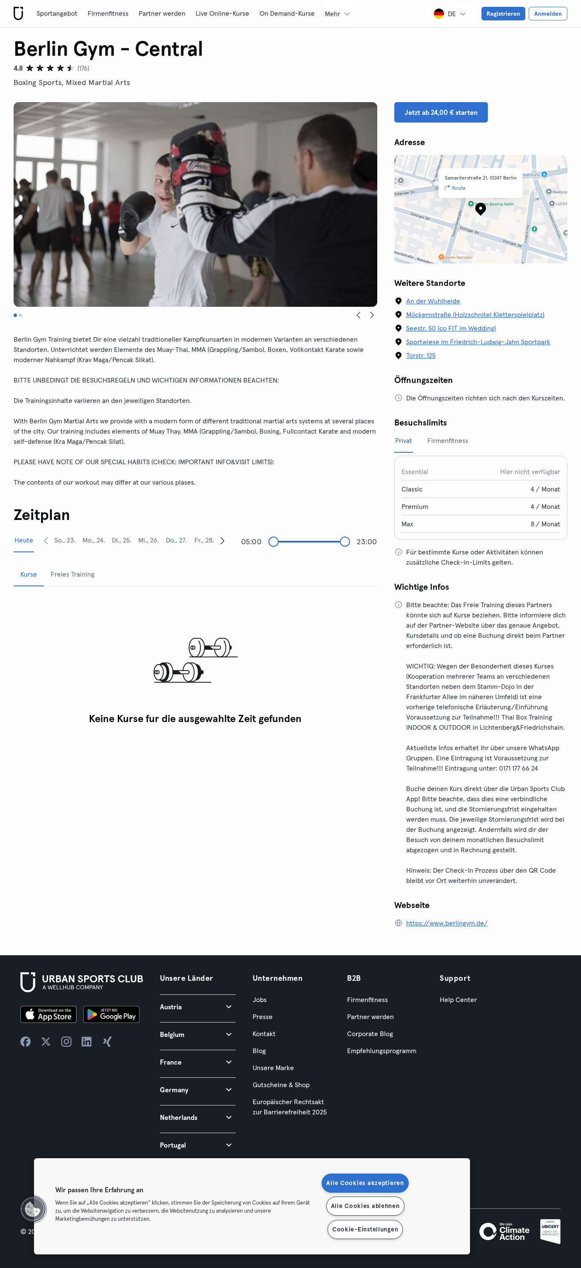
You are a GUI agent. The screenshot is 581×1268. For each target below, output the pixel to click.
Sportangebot (57, 13)
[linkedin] (87, 1042)
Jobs (260, 999)
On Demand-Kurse (287, 13)
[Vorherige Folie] (358, 315)
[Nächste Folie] (372, 315)
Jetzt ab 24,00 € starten (441, 112)
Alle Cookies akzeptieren (365, 1183)
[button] (198, 1006)
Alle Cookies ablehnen (365, 1206)
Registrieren (503, 13)
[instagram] (66, 1042)
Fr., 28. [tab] (204, 540)
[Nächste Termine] (222, 540)
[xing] (107, 1042)
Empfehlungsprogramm (381, 1050)
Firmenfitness (108, 13)
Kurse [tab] (28, 574)
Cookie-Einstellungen (365, 1229)
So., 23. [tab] (65, 540)
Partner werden (162, 13)
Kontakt (264, 1033)
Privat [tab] (403, 440)
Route (459, 188)
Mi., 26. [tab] (148, 540)
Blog (259, 1050)
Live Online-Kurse (222, 13)
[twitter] (46, 1042)
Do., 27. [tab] (176, 540)
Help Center (458, 999)
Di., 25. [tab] (121, 540)
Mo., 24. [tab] (94, 540)
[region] (252, 1206)
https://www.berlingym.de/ (447, 923)
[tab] (15, 315)
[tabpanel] (195, 661)
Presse (263, 1016)
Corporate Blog (370, 1033)
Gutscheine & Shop (281, 1084)
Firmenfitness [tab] (447, 440)
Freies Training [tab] (72, 574)
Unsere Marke (273, 1067)
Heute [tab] (23, 540)
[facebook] (25, 1042)
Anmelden (548, 13)
